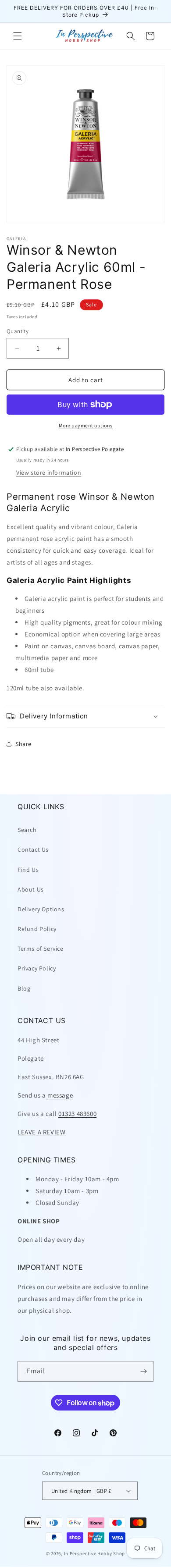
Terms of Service (41, 948)
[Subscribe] (143, 1371)
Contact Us (33, 849)
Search (27, 830)
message (60, 1095)
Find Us (28, 870)
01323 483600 (77, 1113)
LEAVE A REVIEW (41, 1132)
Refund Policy (37, 929)
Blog (24, 988)
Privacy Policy (37, 968)
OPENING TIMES (47, 1159)
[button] (17, 36)
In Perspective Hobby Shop (94, 1553)
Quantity (17, 331)
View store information (48, 472)
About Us (31, 889)
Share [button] (23, 744)
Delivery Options (41, 909)
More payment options (86, 425)
